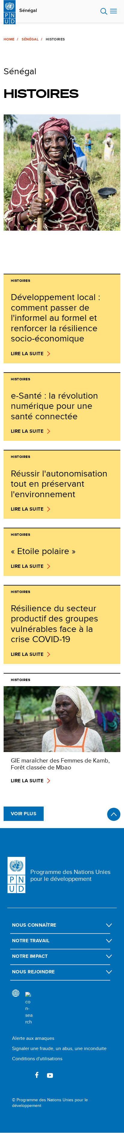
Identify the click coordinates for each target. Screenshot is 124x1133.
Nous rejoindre (33, 971)
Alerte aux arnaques (33, 1038)
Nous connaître (34, 925)
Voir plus (23, 813)
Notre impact (30, 956)
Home (9, 39)
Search (104, 11)
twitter (23, 1075)
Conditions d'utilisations (37, 1058)
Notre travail (30, 940)
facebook (37, 1075)
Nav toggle (113, 11)
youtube (50, 1075)
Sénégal (28, 10)
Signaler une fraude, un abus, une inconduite (59, 1048)
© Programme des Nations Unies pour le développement (50, 1103)
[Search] (29, 1008)
